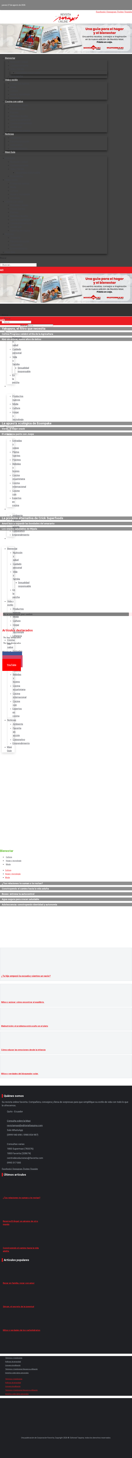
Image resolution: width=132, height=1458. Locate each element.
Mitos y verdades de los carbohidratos (21, 1330)
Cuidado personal (19, 65)
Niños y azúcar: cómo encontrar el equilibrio (22, 1002)
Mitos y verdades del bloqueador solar (20, 1073)
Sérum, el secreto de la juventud (18, 1306)
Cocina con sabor (14, 101)
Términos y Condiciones (13, 1358)
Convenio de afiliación (12, 1365)
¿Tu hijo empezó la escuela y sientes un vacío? (26, 976)
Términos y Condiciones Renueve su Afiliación (21, 1369)
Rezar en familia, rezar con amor (19, 1283)
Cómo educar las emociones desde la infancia (23, 1050)
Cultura (14, 90)
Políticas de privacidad (13, 1362)
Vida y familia (17, 69)
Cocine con (16, 126)
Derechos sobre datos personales (17, 1373)
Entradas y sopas (19, 105)
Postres (14, 112)
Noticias (9, 134)
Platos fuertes (17, 108)
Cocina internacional (21, 123)
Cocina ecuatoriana (20, 119)
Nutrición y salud (19, 61)
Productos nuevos (19, 83)
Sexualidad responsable (27, 72)
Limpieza (15, 197)
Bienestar (10, 58)
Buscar (3, 258)
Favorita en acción (19, 141)
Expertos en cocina (20, 130)
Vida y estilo (11, 79)
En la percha (16, 176)
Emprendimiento (18, 148)
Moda (13, 87)
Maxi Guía (10, 152)
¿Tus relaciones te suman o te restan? (21, 1198)
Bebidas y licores (19, 116)
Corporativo (16, 144)
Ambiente (15, 137)
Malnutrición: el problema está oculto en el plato (24, 1026)
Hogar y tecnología (20, 94)
